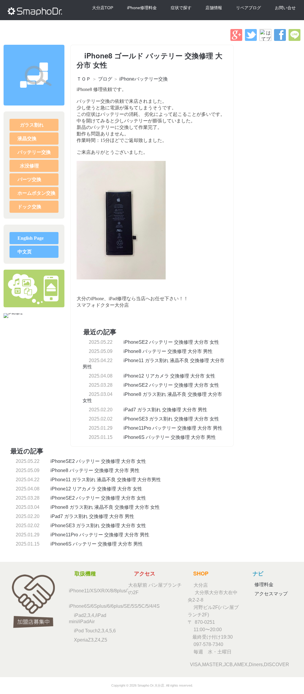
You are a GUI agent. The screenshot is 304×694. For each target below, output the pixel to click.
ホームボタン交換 (37, 193)
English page (31, 238)
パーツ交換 (29, 179)
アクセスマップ (270, 593)
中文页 (25, 251)
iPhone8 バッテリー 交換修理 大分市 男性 (167, 351)
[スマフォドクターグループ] (34, 75)
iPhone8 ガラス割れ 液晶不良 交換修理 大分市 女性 (104, 507)
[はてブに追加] (265, 39)
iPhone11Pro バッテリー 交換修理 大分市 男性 (172, 428)
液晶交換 (27, 138)
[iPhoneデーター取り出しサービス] (34, 288)
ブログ (105, 78)
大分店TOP (102, 7)
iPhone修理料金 (142, 7)
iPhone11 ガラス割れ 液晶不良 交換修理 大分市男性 (105, 479)
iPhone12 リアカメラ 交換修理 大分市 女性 (168, 375)
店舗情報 (213, 7)
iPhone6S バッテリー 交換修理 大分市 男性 (169, 437)
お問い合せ (285, 7)
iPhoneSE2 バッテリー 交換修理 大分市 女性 (170, 342)
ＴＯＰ (84, 78)
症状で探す (181, 7)
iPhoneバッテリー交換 (143, 78)
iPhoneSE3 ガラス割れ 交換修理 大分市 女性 (170, 418)
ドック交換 (29, 206)
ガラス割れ (31, 124)
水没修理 (29, 165)
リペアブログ (248, 7)
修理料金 (263, 584)
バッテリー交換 (34, 152)
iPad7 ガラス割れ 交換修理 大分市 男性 (164, 409)
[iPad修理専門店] (13, 315)
